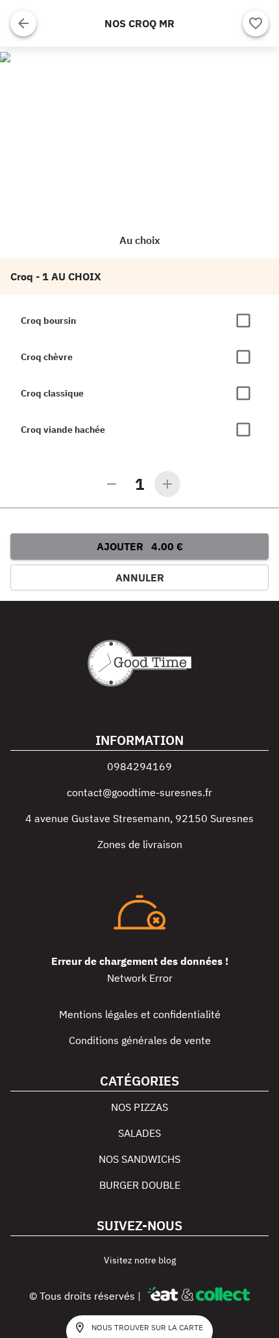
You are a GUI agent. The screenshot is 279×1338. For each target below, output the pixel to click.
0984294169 (139, 766)
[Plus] (167, 484)
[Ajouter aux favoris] (256, 23)
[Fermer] (23, 23)
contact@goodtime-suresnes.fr (139, 792)
